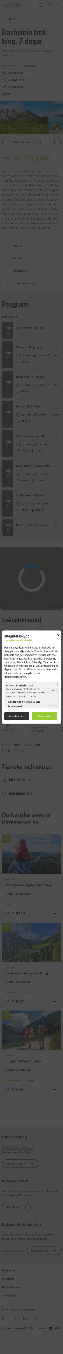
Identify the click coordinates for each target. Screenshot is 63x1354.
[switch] (51, 690)
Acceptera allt (44, 716)
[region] (31, 695)
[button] (48, 690)
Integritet (27, 640)
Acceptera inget (16, 716)
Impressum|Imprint (13, 640)
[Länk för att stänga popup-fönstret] (58, 635)
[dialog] (31, 677)
